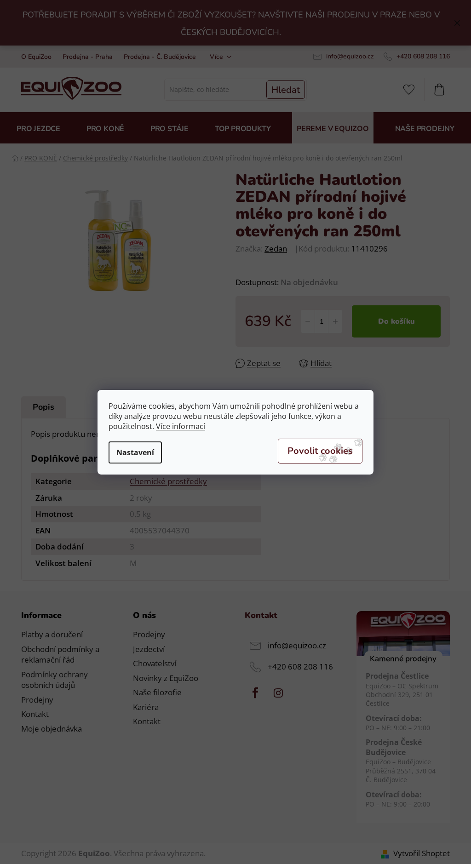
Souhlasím (320, 451)
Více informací (180, 426)
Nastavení (135, 452)
